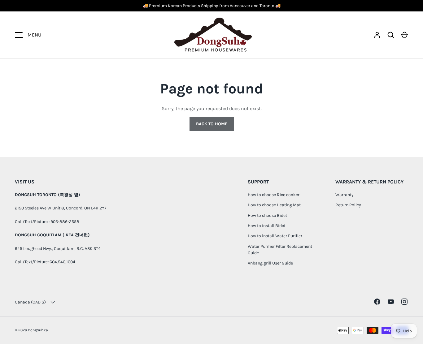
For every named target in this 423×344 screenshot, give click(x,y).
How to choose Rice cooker (273, 194)
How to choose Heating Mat (274, 205)
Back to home (211, 124)
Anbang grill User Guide (270, 263)
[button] (404, 35)
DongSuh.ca (38, 330)
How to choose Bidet (267, 215)
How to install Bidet (267, 225)
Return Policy (348, 205)
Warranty (344, 194)
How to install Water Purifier (275, 236)
